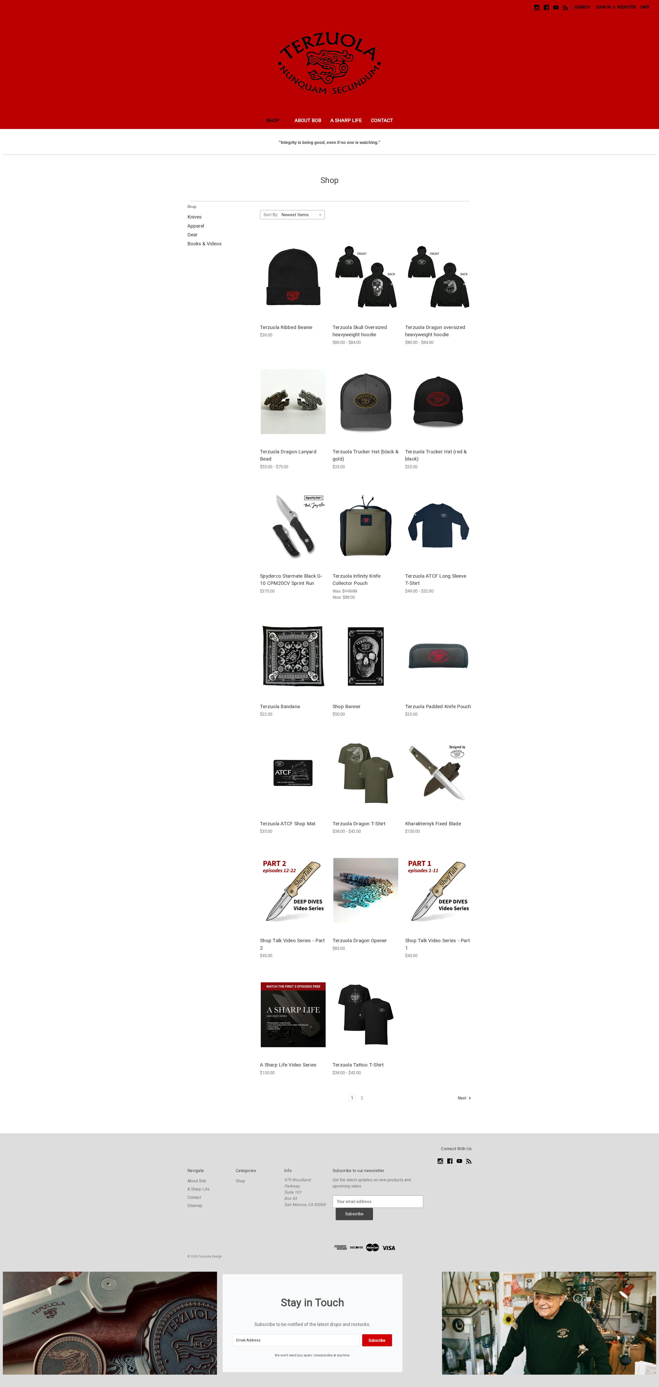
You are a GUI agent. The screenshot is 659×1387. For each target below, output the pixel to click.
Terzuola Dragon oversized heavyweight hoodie (435, 331)
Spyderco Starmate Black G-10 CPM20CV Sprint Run (291, 579)
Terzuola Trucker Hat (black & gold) (365, 455)
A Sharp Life (346, 120)
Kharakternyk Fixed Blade (433, 824)
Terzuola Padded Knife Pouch (438, 706)
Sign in (603, 7)
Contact (382, 120)
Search (582, 7)
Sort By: (270, 214)
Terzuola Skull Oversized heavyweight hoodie (360, 331)
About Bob (308, 120)
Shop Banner (347, 706)
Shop (273, 120)
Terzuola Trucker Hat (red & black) (436, 455)
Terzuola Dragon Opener (360, 940)
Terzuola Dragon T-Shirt (359, 824)
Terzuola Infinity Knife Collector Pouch (357, 579)
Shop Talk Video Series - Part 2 (292, 944)
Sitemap (194, 1205)
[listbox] (303, 214)
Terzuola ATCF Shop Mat (288, 824)
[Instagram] (537, 7)
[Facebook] (546, 7)
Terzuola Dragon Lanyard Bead (288, 455)
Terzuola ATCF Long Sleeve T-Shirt (435, 579)
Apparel (195, 226)
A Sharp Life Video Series (288, 1065)
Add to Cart (293, 277)
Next (462, 1098)
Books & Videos (204, 244)
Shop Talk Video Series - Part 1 (437, 944)
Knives (194, 217)
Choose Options (365, 277)
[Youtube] (556, 7)
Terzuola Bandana (280, 706)
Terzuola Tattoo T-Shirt (358, 1065)
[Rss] (565, 7)
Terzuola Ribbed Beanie (286, 327)
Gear (192, 235)
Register (626, 7)
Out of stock (438, 773)
